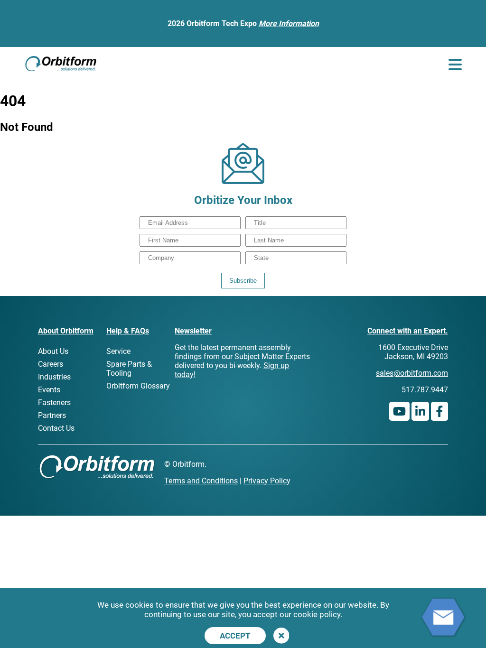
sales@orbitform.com (412, 373)
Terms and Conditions (201, 480)
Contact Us (56, 428)
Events (49, 389)
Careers (50, 364)
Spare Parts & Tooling (129, 369)
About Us (53, 351)
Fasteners (54, 402)
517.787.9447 (425, 389)
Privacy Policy (266, 480)
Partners (52, 415)
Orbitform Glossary (138, 385)
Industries (54, 376)
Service (118, 351)
